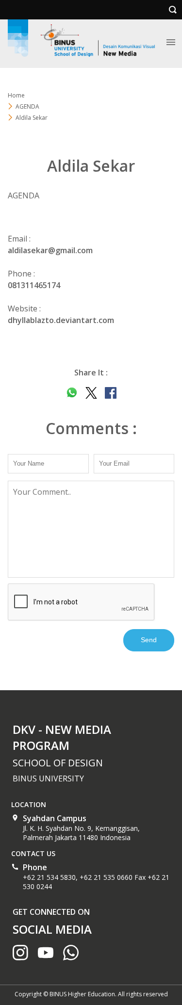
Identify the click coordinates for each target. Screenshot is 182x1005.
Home (16, 95)
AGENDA (27, 106)
